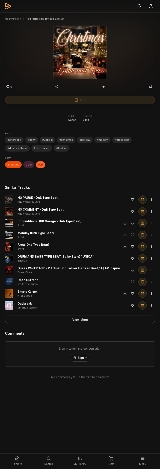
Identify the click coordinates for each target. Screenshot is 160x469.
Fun (40, 164)
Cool (29, 164)
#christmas (66, 139)
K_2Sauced (25, 295)
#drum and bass (17, 148)
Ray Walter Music (29, 201)
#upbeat (47, 139)
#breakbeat (122, 139)
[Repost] (151, 87)
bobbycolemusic (13, 19)
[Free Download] (125, 223)
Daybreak (25, 303)
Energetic (13, 164)
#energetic (14, 139)
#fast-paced (42, 148)
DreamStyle (25, 272)
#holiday (85, 139)
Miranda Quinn (27, 307)
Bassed (22, 260)
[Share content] (56, 87)
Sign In (83, 357)
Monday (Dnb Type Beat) (36, 233)
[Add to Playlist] (103, 87)
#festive (61, 148)
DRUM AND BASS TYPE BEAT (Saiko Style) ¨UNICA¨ (56, 256)
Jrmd (21, 225)
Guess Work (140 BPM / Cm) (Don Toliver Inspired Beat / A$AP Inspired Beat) (74, 268)
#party (32, 139)
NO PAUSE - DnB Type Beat (38, 197)
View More (80, 319)
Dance (72, 119)
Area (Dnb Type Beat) (33, 244)
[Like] (132, 199)
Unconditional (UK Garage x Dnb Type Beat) (49, 221)
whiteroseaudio (28, 284)
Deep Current (28, 280)
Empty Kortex (28, 291)
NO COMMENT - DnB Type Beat (41, 209)
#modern (102, 139)
